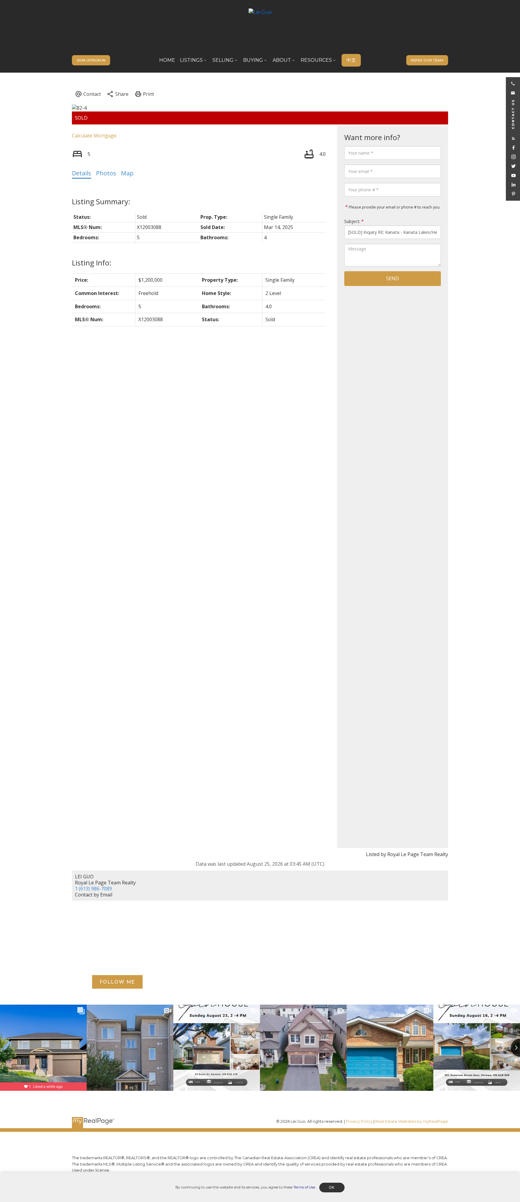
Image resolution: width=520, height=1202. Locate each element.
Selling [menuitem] (223, 60)
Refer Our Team (427, 60)
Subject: (352, 221)
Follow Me (117, 982)
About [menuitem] (282, 60)
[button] (91, 60)
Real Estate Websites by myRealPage (411, 1121)
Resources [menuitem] (316, 60)
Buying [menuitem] (253, 60)
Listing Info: (91, 263)
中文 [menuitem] (351, 60)
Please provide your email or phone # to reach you (394, 207)
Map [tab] (127, 173)
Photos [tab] (106, 173)
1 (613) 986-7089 (93, 888)
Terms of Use (304, 1187)
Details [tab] (81, 173)
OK (332, 1187)
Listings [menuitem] (191, 60)
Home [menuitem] (167, 60)
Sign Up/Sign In (91, 60)
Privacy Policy (359, 1121)
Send (392, 278)
